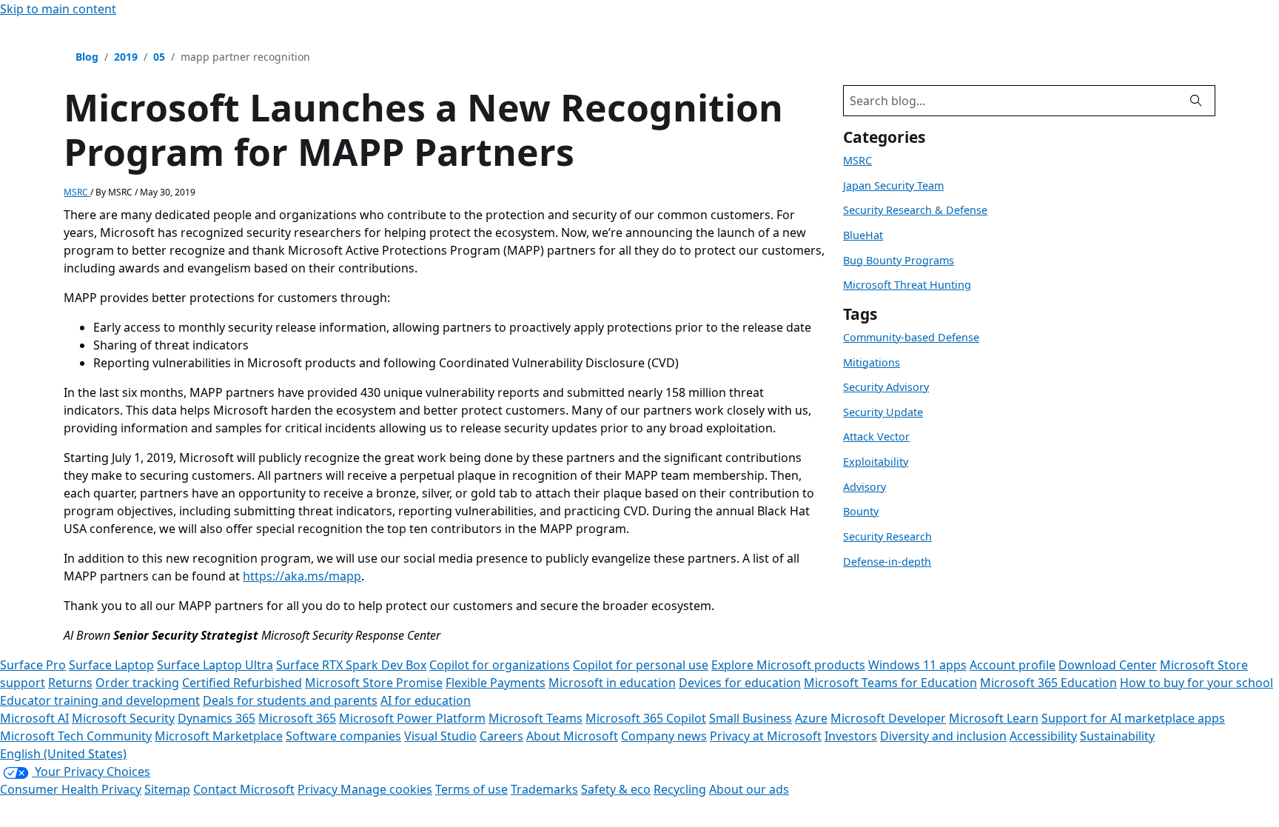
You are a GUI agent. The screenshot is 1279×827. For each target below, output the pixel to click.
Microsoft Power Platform (412, 718)
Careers (501, 736)
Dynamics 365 (216, 718)
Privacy (319, 789)
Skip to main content (58, 9)
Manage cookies (386, 789)
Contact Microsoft (244, 789)
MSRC (77, 192)
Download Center (1107, 665)
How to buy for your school (1196, 682)
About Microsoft (572, 736)
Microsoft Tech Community (76, 736)
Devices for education (740, 682)
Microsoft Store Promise (374, 682)
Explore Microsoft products (788, 665)
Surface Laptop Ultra (215, 665)
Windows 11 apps (917, 665)
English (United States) (63, 754)
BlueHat (863, 235)
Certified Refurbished (242, 682)
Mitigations (871, 362)
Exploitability (875, 462)
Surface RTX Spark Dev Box (351, 665)
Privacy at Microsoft (766, 736)
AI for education (425, 700)
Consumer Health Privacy (70, 789)
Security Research (887, 536)
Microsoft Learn (993, 718)
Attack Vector (876, 436)
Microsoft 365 (297, 718)
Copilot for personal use (640, 665)
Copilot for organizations (499, 665)
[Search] (1196, 100)
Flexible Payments (495, 682)
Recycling (680, 789)
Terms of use (471, 789)
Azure (811, 718)
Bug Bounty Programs (898, 260)
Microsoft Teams (536, 718)
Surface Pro (33, 665)
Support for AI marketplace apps (1133, 718)
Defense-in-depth (887, 562)
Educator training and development (100, 700)
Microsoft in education (612, 682)
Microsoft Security (123, 718)
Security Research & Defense (915, 210)
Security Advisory (886, 387)
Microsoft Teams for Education (890, 682)
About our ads (749, 789)
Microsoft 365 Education (1048, 682)
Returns (70, 682)
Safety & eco (616, 789)
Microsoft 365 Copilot (645, 718)
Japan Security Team (893, 185)
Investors (851, 736)
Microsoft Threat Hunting (907, 285)
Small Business (750, 718)
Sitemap (167, 789)
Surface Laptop (111, 665)
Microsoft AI (34, 718)
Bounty (861, 511)
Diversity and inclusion (943, 736)
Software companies (343, 736)
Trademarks (544, 789)
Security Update (883, 412)
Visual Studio (440, 736)
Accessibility (1043, 736)
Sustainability (1117, 736)
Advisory (864, 487)
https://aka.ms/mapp (302, 576)
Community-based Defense (911, 337)
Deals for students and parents (290, 700)
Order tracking (137, 682)
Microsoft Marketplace (219, 736)
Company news (664, 736)
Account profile (1012, 665)
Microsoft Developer (888, 718)
